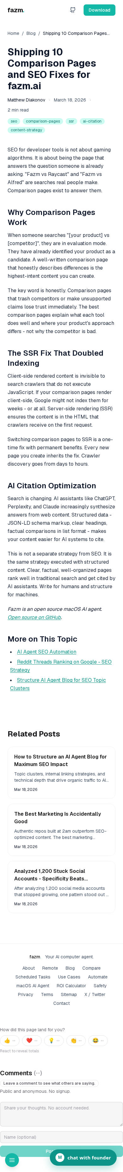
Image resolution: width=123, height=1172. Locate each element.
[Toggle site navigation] (12, 1160)
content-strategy (26, 130)
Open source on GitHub (34, 617)
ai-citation (92, 121)
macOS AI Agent (32, 986)
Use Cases (69, 977)
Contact (61, 1003)
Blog (31, 33)
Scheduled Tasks (32, 977)
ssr (71, 121)
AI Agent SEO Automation (46, 652)
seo (14, 121)
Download (99, 10)
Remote (50, 968)
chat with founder (84, 1157)
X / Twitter (95, 994)
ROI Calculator (71, 986)
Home (13, 33)
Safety (100, 986)
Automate (98, 977)
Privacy (25, 994)
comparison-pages (43, 121)
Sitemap (69, 994)
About (28, 968)
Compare (91, 968)
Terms (47, 994)
